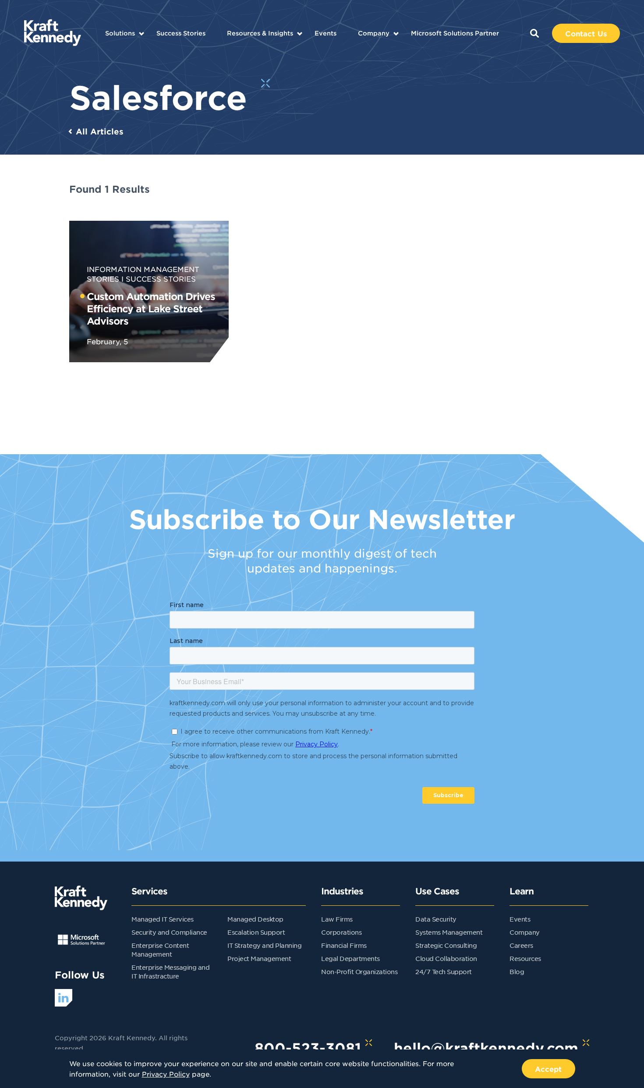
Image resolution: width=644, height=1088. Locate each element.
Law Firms (337, 919)
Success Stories (180, 33)
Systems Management (448, 932)
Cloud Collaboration (446, 958)
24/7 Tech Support (443, 971)
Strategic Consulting (446, 945)
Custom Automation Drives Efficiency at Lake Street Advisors (151, 308)
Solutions (120, 33)
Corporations (341, 932)
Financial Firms (344, 945)
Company (373, 33)
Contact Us (586, 33)
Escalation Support (256, 932)
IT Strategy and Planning (264, 945)
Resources (525, 958)
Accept (548, 1068)
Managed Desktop (255, 919)
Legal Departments (350, 958)
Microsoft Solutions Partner (455, 33)
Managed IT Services (162, 919)
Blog (517, 971)
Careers (521, 945)
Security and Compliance (169, 932)
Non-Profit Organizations (359, 971)
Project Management (259, 958)
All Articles (100, 131)
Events (325, 33)
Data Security (435, 919)
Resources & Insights (260, 33)
